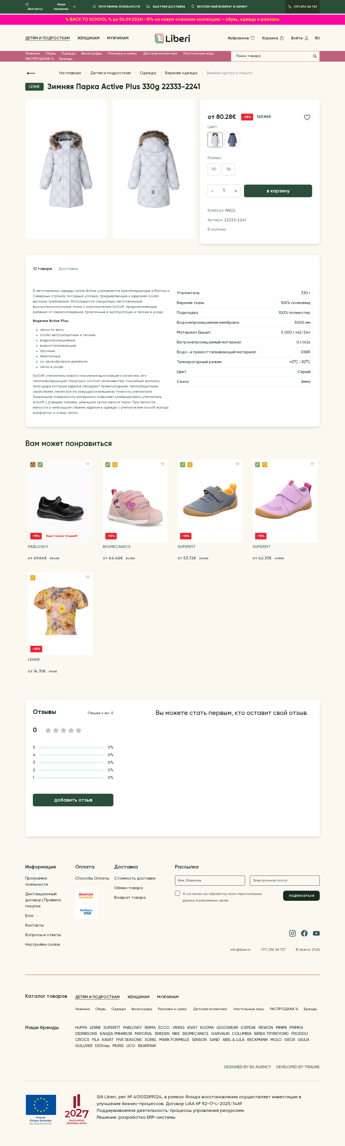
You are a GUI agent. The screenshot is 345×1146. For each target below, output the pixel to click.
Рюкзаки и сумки (122, 53)
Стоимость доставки (134, 879)
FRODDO (299, 1034)
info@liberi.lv (240, 950)
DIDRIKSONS (86, 1034)
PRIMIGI (296, 1028)
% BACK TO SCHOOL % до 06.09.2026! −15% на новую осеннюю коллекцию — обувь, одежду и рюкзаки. (172, 19)
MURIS (118, 1046)
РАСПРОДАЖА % (40, 59)
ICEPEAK (248, 1028)
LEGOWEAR (227, 1028)
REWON (266, 1028)
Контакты (34, 926)
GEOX (289, 1040)
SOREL (151, 1040)
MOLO (276, 1040)
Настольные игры (199, 53)
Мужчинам (118, 38)
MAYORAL (143, 1034)
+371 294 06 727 (273, 950)
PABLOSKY (132, 1028)
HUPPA (81, 1028)
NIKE (176, 1034)
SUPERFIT (112, 1028)
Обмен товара (128, 888)
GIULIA (303, 1040)
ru (317, 38)
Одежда (68, 53)
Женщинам (88, 38)
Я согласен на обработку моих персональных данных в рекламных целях (222, 897)
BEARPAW (147, 1046)
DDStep (102, 1046)
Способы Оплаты (92, 879)
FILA (95, 1040)
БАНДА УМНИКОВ (116, 1034)
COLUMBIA (242, 1034)
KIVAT (192, 1028)
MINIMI (281, 1028)
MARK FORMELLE (174, 1040)
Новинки (33, 53)
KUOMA (207, 1028)
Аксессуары (91, 53)
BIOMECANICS (195, 1034)
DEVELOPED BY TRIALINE (298, 1067)
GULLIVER (83, 1046)
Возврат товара (130, 898)
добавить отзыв (73, 800)
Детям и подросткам (47, 38)
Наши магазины (61, 7)
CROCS (82, 1040)
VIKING (179, 1028)
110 (213, 169)
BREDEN (162, 1034)
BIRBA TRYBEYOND (271, 1034)
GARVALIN (220, 1034)
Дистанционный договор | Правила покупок (43, 900)
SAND (215, 1040)
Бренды (65, 59)
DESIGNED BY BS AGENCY (247, 1067)
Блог (29, 916)
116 (228, 169)
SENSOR (199, 1040)
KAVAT (108, 1040)
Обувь (50, 53)
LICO (131, 1046)
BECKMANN (257, 1040)
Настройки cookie (42, 945)
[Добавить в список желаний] (307, 117)
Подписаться (301, 896)
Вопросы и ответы (43, 935)
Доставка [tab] (68, 269)
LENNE (95, 1028)
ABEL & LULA (233, 1040)
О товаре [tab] (42, 269)
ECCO (164, 1028)
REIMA (150, 1028)
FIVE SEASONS (129, 1040)
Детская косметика (160, 53)
